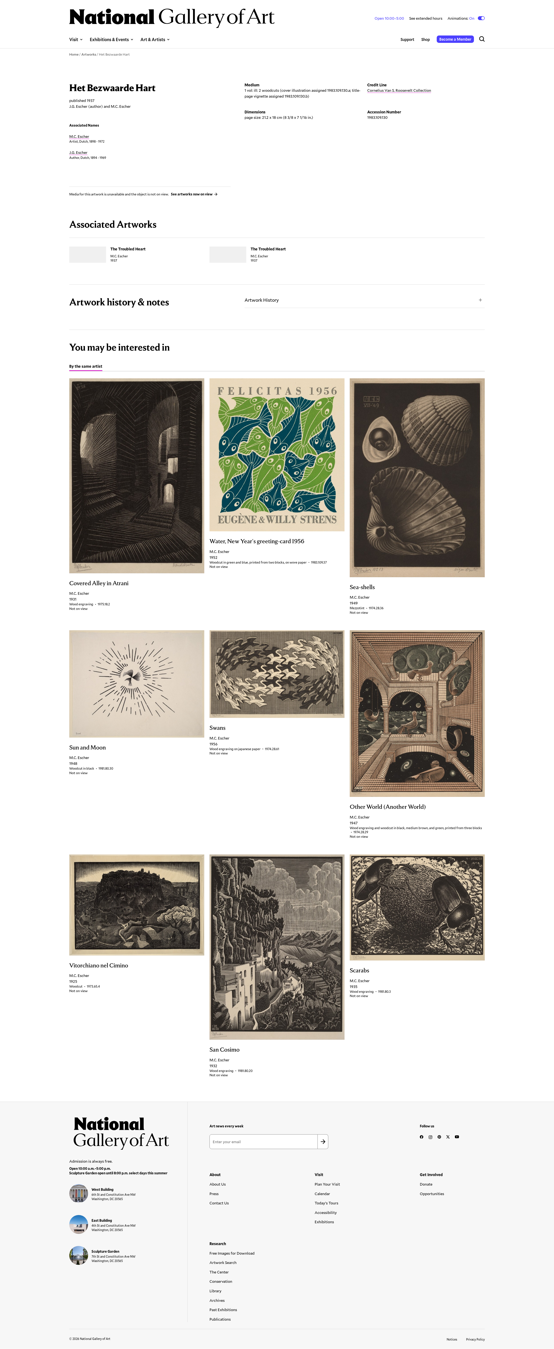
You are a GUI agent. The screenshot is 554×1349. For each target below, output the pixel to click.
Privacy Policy (475, 1339)
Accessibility (326, 1212)
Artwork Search (223, 1262)
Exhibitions (324, 1221)
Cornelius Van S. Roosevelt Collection (399, 90)
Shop (425, 39)
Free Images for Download (231, 1253)
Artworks (88, 54)
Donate (426, 1184)
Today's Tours (326, 1203)
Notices (452, 1339)
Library (215, 1290)
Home (74, 54)
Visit (73, 39)
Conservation (220, 1281)
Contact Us (219, 1203)
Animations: (461, 18)
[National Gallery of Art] (119, 1131)
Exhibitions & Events (109, 39)
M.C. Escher (79, 136)
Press (214, 1193)
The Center (219, 1272)
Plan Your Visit (327, 1184)
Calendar (322, 1193)
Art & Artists (152, 39)
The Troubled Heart (128, 248)
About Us (217, 1184)
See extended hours (425, 18)
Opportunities (432, 1193)
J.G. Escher (78, 152)
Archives (217, 1300)
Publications (220, 1319)
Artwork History (262, 300)
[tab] (85, 367)
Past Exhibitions (223, 1309)
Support (407, 39)
